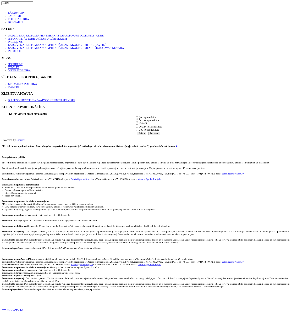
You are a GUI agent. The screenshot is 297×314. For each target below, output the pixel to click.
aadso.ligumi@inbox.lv (233, 173)
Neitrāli (143, 123)
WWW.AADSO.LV (12, 309)
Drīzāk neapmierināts (150, 126)
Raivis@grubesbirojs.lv (82, 179)
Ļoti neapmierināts (149, 129)
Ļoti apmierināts (147, 117)
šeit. (178, 146)
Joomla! (20, 140)
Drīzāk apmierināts (149, 120)
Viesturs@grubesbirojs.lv (149, 179)
